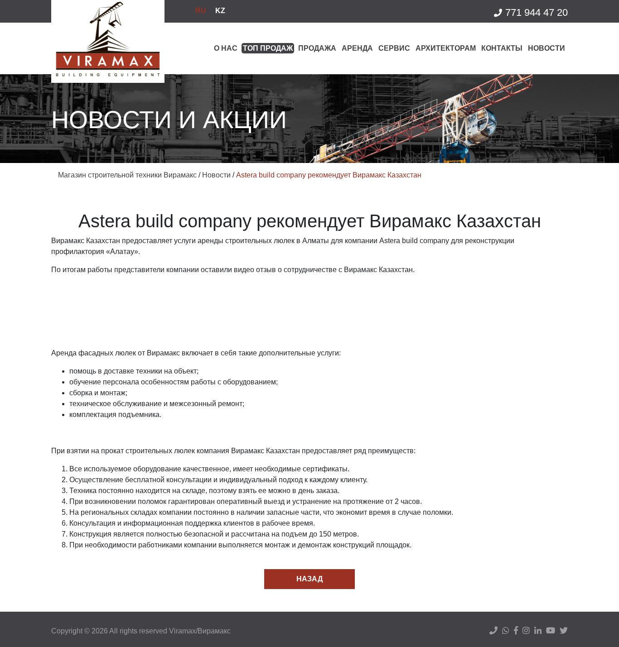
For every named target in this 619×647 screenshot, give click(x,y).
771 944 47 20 (536, 12)
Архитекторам (446, 48)
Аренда (357, 48)
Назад (309, 579)
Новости (546, 48)
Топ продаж (268, 48)
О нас (225, 48)
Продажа (317, 48)
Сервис (394, 48)
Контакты (501, 48)
